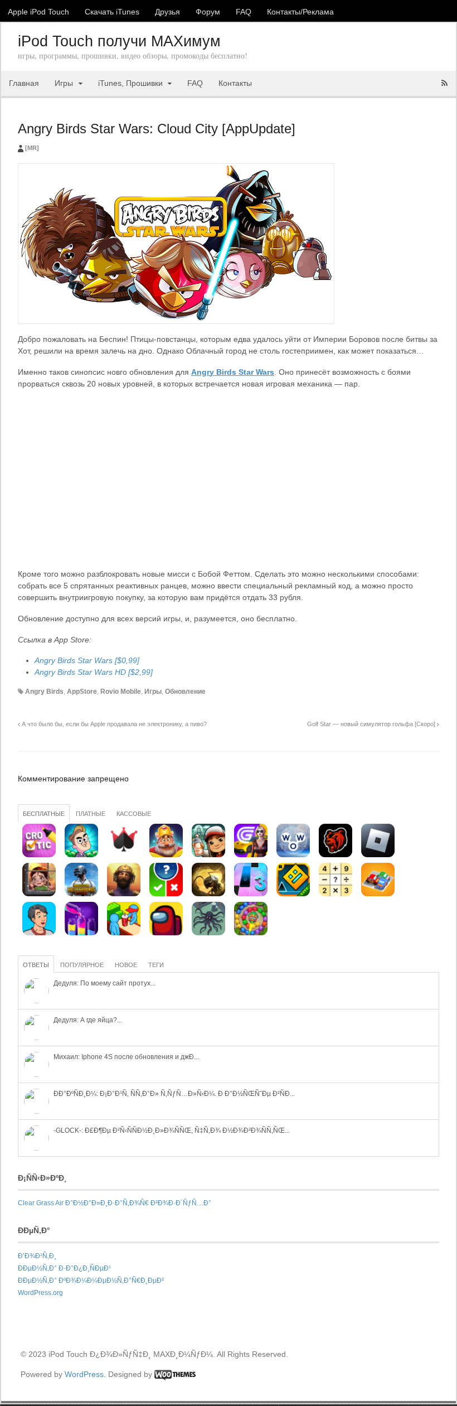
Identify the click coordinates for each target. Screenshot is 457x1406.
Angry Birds (44, 691)
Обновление (185, 691)
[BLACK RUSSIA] (335, 855)
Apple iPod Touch (38, 11)
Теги (156, 965)
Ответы (36, 965)
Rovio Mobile (120, 691)
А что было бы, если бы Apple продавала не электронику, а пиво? (113, 724)
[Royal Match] (166, 855)
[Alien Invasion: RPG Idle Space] (208, 933)
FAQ (243, 11)
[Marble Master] (251, 933)
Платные (90, 813)
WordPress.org (40, 1293)
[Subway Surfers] (208, 855)
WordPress (84, 1374)
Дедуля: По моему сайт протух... (104, 983)
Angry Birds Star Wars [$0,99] (87, 660)
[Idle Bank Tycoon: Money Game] (81, 855)
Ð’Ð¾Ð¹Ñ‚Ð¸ (37, 1256)
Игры (64, 83)
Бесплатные (44, 813)
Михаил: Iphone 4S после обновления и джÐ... (126, 1057)
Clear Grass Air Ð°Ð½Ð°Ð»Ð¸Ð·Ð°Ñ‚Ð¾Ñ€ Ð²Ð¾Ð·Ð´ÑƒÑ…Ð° (114, 1203)
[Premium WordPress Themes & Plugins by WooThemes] (175, 1374)
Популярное (82, 965)
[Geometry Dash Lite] (293, 894)
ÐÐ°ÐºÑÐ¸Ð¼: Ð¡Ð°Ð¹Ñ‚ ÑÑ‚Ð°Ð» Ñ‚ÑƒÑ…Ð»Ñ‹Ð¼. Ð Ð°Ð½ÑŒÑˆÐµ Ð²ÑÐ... (174, 1094)
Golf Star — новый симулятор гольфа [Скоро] (372, 724)
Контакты (235, 83)
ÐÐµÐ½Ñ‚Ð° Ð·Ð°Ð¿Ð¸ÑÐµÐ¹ (64, 1268)
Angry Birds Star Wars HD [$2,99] (94, 672)
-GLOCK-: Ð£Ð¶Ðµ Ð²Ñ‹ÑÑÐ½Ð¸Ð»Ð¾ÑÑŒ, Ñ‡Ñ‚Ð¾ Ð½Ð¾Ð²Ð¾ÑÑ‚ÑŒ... (172, 1130)
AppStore (82, 691)
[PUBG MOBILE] (81, 894)
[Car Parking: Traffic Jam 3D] (378, 894)
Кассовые (133, 813)
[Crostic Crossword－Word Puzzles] (39, 855)
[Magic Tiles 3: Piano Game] (251, 894)
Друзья (167, 11)
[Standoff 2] (124, 894)
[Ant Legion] (208, 894)
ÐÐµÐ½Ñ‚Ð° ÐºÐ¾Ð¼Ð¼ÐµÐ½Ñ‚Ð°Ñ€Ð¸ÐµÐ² (91, 1280)
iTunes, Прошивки (130, 83)
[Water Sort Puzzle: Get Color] (81, 933)
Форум (208, 11)
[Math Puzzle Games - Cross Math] (335, 894)
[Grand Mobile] (251, 855)
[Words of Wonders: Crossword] (293, 855)
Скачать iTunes (112, 11)
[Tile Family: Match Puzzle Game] (39, 894)
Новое (126, 965)
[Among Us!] (166, 933)
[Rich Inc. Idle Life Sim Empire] (39, 933)
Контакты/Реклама (300, 11)
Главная (24, 83)
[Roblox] (378, 855)
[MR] (32, 147)
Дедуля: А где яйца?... (88, 1020)
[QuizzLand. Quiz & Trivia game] (166, 894)
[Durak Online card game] (124, 855)
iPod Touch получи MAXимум (119, 41)
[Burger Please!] (124, 933)
